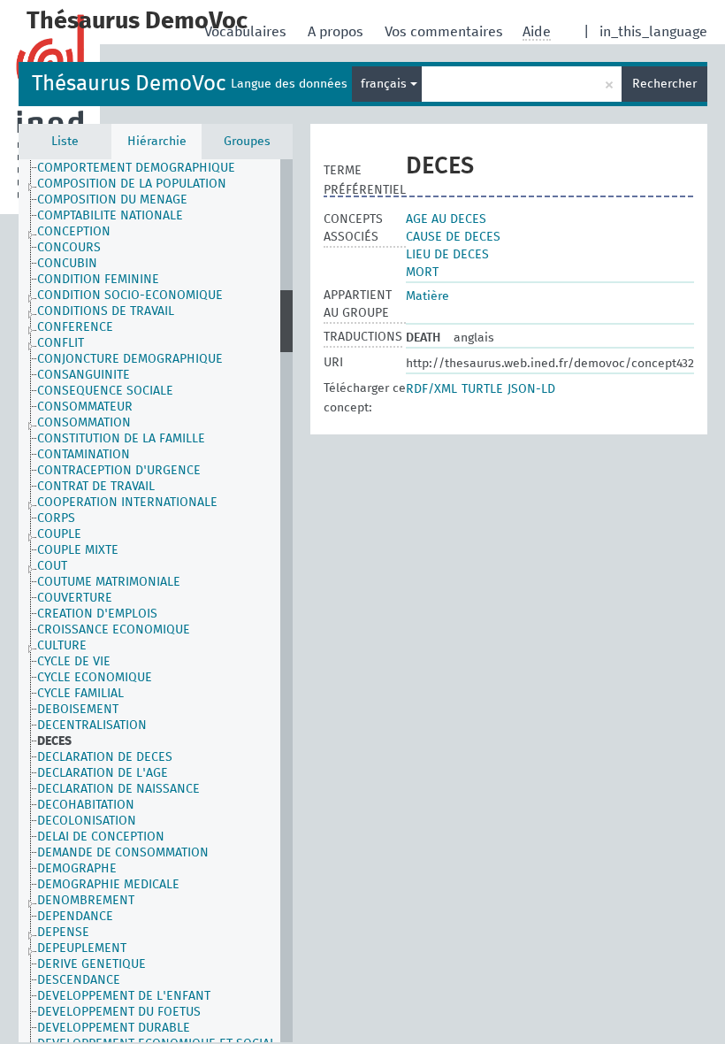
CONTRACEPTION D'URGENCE (119, 470)
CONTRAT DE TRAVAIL (96, 486)
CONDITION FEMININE (98, 279)
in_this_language (653, 32)
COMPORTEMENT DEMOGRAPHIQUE (136, 168)
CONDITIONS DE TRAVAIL (105, 311)
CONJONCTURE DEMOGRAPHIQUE (130, 359)
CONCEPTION (74, 232)
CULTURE (62, 646)
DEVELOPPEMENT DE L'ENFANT (123, 996)
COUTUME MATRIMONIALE (108, 582)
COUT (52, 566)
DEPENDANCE (75, 916)
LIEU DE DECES (447, 255)
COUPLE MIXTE (77, 550)
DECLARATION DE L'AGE (102, 773)
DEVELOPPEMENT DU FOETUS (119, 1012)
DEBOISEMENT (77, 709)
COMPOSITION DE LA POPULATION (131, 184)
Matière (427, 296)
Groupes (247, 141)
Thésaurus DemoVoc (128, 84)
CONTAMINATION (83, 455)
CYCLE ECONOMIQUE (94, 678)
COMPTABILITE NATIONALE (110, 216)
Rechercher (664, 84)
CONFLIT (60, 343)
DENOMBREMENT (85, 900)
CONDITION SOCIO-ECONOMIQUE (130, 295)
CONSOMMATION (84, 423)
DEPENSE (63, 932)
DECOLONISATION (86, 821)
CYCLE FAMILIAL (80, 693)
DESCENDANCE (78, 980)
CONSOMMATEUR (85, 407)
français (385, 84)
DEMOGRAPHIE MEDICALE (108, 885)
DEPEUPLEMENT (81, 948)
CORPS (56, 518)
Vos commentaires (446, 32)
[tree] (156, 600)
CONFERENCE (75, 327)
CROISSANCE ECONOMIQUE (113, 630)
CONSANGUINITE (83, 375)
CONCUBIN (67, 263)
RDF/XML (431, 389)
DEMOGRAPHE (77, 869)
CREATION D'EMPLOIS (97, 614)
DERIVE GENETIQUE (91, 964)
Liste (65, 141)
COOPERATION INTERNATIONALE (127, 502)
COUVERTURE (74, 598)
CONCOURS (69, 248)
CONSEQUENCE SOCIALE (105, 391)
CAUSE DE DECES (453, 237)
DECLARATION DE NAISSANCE (118, 789)
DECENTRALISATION (92, 725)
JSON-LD (531, 389)
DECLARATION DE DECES (104, 757)
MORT (422, 272)
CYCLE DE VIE (74, 662)
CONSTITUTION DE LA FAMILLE (121, 439)
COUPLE (59, 534)
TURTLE (482, 389)
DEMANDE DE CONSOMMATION (123, 853)
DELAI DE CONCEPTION (100, 837)
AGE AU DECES (446, 219)
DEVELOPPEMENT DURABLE (113, 1028)
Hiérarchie (157, 141)
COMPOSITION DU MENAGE (112, 200)
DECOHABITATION (85, 805)
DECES (54, 741)
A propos (337, 32)
